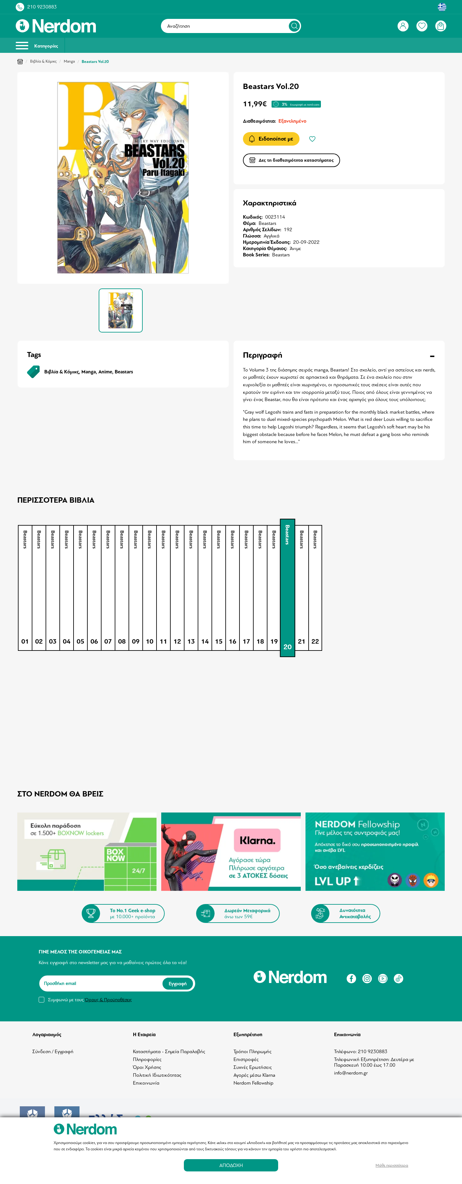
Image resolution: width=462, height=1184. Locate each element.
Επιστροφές (246, 1059)
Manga (69, 61)
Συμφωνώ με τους (90, 999)
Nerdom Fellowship (253, 1083)
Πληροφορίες (147, 1059)
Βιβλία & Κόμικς (43, 61)
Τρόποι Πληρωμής (253, 1051)
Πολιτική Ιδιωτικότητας (157, 1075)
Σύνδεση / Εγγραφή (53, 1051)
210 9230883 (42, 7)
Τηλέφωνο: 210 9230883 (361, 1051)
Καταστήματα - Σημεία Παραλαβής (169, 1051)
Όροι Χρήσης (147, 1067)
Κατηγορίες (45, 46)
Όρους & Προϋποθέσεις (108, 999)
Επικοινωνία (146, 1083)
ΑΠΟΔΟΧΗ (231, 1165)
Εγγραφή (178, 983)
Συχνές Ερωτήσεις (253, 1067)
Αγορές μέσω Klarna (254, 1075)
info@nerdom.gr (351, 1073)
